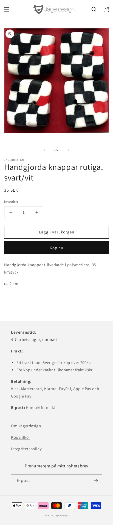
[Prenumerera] (96, 480)
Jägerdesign (61, 515)
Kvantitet (11, 201)
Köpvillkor (20, 437)
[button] (7, 10)
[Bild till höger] (69, 150)
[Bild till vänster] (44, 150)
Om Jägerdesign (26, 425)
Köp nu (56, 247)
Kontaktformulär (41, 407)
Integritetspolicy (26, 448)
